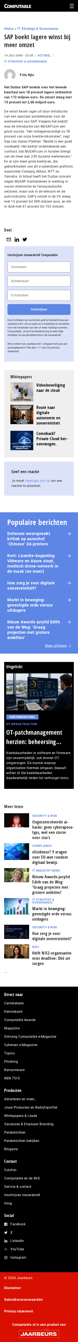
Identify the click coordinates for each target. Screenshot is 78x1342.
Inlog (8, 1203)
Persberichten (15, 1132)
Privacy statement (18, 1311)
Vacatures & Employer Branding (29, 1124)
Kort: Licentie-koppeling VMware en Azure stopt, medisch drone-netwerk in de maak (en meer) (32, 563)
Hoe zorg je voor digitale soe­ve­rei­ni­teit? (52, 936)
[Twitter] (24, 239)
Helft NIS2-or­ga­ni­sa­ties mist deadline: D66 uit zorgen (52, 958)
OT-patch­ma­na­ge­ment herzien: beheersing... (34, 737)
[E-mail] (8, 239)
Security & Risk (44, 815)
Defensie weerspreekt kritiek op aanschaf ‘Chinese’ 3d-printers (28, 538)
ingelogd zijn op (37, 481)
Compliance (42, 845)
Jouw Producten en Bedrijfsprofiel (30, 1107)
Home (9, 29)
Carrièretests (14, 1003)
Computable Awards (20, 1020)
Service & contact (17, 1187)
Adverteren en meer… (20, 1099)
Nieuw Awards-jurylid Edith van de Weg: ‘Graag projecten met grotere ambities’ (33, 629)
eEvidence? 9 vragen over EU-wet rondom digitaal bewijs (50, 857)
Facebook (18, 1224)
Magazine (12, 1028)
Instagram (18, 1257)
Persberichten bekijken (21, 1141)
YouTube (17, 1249)
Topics (9, 1053)
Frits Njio (27, 75)
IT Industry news (46, 870)
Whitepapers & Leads (20, 1116)
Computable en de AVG (22, 1178)
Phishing (11, 1062)
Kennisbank (13, 1012)
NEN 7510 (12, 1078)
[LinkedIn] (16, 239)
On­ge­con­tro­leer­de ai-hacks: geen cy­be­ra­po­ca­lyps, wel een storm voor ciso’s (52, 829)
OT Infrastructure (21, 724)
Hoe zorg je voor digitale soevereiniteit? (31, 585)
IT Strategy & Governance (37, 29)
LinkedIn (17, 1241)
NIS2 (35, 947)
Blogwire (11, 1149)
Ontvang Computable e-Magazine (30, 1037)
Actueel (44, 55)
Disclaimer (12, 1288)
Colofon (10, 1170)
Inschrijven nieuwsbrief (22, 1195)
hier (39, 347)
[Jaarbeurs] (39, 1332)
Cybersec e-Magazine (20, 1045)
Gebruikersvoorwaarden (23, 1300)
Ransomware (14, 1070)
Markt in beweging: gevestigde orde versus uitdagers (30, 605)
